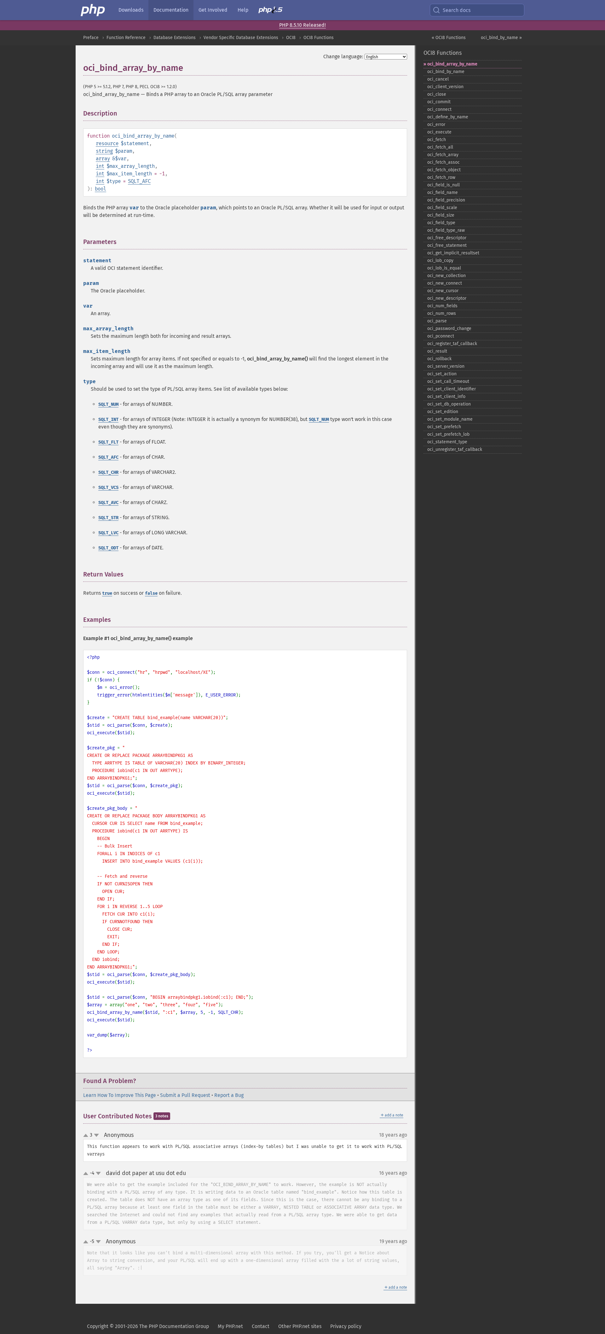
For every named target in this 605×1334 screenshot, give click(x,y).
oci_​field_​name (442, 192)
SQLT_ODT (108, 548)
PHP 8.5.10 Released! (302, 25)
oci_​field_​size (440, 215)
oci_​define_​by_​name (447, 117)
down (96, 1135)
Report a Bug (229, 1095)
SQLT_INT (108, 419)
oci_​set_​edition (442, 411)
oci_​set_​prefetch (444, 426)
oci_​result (437, 351)
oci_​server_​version (445, 366)
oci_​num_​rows (441, 313)
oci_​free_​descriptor (446, 238)
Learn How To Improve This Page (119, 1095)
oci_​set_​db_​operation (449, 404)
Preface (91, 37)
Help (243, 10)
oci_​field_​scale (442, 207)
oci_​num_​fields (442, 306)
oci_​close (436, 94)
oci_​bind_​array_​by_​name (452, 64)
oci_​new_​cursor (442, 290)
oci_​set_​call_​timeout (448, 381)
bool (100, 189)
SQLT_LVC (108, 533)
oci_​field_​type (441, 222)
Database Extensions (174, 37)
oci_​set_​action (442, 374)
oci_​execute (439, 132)
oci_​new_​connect (444, 283)
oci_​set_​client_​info (446, 396)
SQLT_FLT (108, 442)
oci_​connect (439, 109)
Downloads (130, 10)
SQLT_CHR (108, 472)
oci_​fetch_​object (444, 170)
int (100, 166)
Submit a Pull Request (185, 1095)
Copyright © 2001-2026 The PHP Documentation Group (148, 1326)
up (87, 1135)
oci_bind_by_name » (501, 37)
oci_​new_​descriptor (446, 298)
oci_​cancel (438, 79)
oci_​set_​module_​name (450, 419)
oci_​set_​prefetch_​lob (448, 434)
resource (107, 143)
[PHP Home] (93, 10)
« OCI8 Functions (449, 37)
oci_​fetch (436, 139)
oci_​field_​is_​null (443, 185)
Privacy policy (345, 1326)
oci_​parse (437, 321)
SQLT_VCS (108, 487)
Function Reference (126, 37)
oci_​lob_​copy (440, 260)
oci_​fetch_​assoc (443, 162)
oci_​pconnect (440, 336)
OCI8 (291, 37)
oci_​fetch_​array (442, 154)
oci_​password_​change (449, 328)
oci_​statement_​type (447, 442)
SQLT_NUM (108, 404)
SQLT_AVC (108, 502)
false (151, 593)
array (103, 159)
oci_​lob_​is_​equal (444, 268)
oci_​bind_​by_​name (445, 71)
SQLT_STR (108, 517)
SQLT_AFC (139, 181)
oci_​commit (439, 102)
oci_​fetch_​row (441, 177)
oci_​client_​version (445, 86)
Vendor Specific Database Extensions (241, 37)
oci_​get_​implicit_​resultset (453, 253)
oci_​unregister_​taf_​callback (454, 449)
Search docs (456, 10)
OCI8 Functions (318, 37)
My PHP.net (230, 1326)
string (104, 151)
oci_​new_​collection (446, 275)
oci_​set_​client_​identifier (451, 389)
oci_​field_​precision (446, 200)
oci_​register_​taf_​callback (452, 343)
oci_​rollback (439, 358)
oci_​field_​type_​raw (446, 230)
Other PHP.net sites (299, 1326)
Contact (260, 1326)
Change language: (343, 57)
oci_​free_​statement (447, 245)
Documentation (170, 10)
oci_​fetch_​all (440, 147)
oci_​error (436, 124)
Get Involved (213, 10)
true (107, 593)
